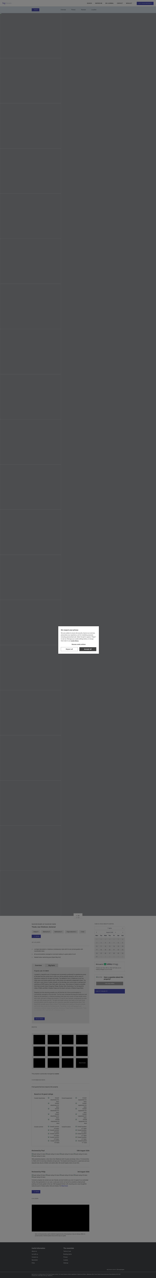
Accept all (88, 649)
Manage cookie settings (79, 644)
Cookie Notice (75, 641)
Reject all (69, 649)
